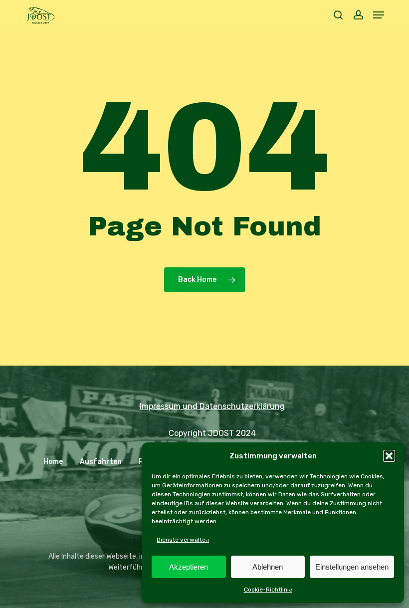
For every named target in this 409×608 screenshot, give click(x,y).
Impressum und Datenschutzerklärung (212, 406)
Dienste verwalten (183, 539)
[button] (389, 456)
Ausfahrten (101, 461)
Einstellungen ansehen (352, 567)
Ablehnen (267, 567)
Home (53, 461)
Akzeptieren (188, 567)
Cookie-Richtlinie (268, 589)
